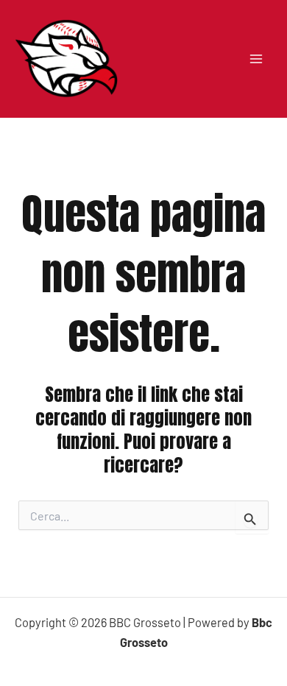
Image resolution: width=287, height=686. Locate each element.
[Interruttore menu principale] (255, 58)
